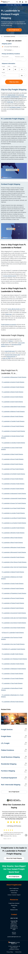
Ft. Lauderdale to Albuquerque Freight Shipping (14, 377)
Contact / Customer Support (14, 894)
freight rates (10, 102)
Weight (3, 72)
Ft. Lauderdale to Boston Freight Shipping (12, 416)
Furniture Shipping (8, 771)
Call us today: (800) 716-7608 (14, 5)
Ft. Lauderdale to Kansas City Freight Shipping (14, 503)
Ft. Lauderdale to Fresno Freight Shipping (12, 478)
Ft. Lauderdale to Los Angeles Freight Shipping (14, 523)
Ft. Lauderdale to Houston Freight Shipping (13, 488)
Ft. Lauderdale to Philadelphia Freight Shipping (14, 593)
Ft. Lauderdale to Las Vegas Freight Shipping (13, 508)
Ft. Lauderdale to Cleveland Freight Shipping (13, 431)
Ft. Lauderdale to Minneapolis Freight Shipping (14, 552)
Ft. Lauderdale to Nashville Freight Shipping (13, 557)
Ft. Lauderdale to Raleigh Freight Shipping (13, 608)
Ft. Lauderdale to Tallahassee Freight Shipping (14, 668)
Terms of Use (18, 952)
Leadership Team (14, 890)
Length (3, 66)
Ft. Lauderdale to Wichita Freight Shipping (12, 701)
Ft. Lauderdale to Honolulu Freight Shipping (13, 483)
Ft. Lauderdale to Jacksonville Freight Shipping (14, 498)
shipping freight (11, 94)
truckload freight (15, 96)
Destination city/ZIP (19, 56)
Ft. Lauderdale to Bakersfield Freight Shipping (13, 406)
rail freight (24, 96)
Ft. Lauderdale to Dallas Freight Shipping (12, 454)
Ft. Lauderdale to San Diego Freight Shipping (13, 627)
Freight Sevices (7, 729)
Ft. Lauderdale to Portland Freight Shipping (13, 603)
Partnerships (14, 892)
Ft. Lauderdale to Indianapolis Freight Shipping (14, 493)
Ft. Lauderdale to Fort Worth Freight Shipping (13, 474)
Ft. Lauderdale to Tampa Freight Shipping (12, 673)
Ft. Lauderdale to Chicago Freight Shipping (13, 426)
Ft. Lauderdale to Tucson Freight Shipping (12, 678)
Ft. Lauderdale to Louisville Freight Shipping (13, 527)
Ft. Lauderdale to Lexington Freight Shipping (13, 513)
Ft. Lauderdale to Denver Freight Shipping (12, 459)
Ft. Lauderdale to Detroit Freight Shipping (12, 464)
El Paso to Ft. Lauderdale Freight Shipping (13, 632)
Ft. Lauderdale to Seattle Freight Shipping (12, 654)
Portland (10, 341)
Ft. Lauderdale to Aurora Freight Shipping (12, 396)
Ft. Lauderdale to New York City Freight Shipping (14, 567)
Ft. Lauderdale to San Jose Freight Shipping (13, 644)
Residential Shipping (8, 764)
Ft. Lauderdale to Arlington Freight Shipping (13, 387)
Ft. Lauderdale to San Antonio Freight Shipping (14, 622)
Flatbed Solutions (7, 750)
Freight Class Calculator (14, 903)
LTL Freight (5, 743)
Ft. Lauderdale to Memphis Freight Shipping (13, 532)
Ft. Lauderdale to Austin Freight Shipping (12, 401)
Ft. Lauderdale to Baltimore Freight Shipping (13, 411)
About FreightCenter (14, 888)
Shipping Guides (14, 909)
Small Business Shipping (10, 757)
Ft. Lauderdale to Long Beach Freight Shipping (14, 518)
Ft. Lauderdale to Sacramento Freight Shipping (14, 613)
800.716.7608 (6, 358)
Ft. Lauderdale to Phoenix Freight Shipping (13, 598)
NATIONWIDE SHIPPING (9, 36)
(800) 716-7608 (14, 918)
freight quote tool (11, 356)
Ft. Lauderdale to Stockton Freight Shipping (13, 663)
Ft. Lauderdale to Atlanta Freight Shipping (12, 392)
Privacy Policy (10, 952)
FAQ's (14, 907)
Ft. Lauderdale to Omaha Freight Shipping (12, 583)
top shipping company (15, 107)
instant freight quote (10, 351)
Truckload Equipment (9, 778)
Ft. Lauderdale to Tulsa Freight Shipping (12, 683)
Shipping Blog (14, 905)
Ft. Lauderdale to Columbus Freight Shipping (13, 442)
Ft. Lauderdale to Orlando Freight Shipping (13, 588)
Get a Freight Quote (14, 29)
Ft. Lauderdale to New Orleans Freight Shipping (14, 562)
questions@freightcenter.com (14, 936)
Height (14, 66)
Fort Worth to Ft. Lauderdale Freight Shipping (13, 649)
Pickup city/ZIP (5, 56)
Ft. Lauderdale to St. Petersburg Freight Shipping (14, 658)
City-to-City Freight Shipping (14, 858)
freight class (9, 314)
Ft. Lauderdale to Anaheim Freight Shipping (13, 382)
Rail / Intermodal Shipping (10, 785)
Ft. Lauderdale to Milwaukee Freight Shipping (13, 547)
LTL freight (7, 96)
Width (9, 66)
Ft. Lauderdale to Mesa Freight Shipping (12, 537)
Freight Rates (6, 736)
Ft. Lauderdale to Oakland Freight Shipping (13, 572)
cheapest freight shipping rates (12, 354)
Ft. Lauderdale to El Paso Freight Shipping (13, 469)
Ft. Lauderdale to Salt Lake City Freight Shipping (14, 617)
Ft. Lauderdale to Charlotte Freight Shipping (13, 421)
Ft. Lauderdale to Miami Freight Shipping (12, 542)
